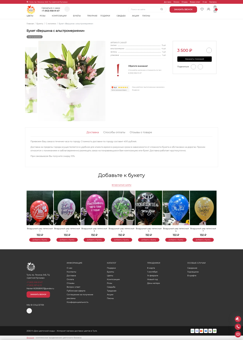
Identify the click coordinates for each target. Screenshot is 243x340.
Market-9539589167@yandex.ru (40, 288)
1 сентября (152, 272)
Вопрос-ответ (195, 2)
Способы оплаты (114, 132)
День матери (153, 283)
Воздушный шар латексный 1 (40, 229)
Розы (43, 16)
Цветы (30, 16)
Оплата (176, 2)
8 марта (151, 268)
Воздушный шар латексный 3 (94, 229)
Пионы (146, 16)
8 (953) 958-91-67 (135, 73)
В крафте (191, 275)
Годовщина (193, 272)
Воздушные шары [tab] (121, 185)
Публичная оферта (76, 291)
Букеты (77, 16)
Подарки (105, 16)
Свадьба (121, 16)
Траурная (92, 16)
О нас (205, 2)
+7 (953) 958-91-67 (51, 11)
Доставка (167, 2)
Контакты (213, 2)
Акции (135, 16)
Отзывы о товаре (141, 132)
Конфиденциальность (77, 302)
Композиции (59, 16)
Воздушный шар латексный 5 (149, 229)
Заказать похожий (194, 59)
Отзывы (185, 2)
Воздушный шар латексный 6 (176, 229)
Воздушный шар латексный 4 (121, 229)
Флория (30, 338)
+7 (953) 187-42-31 (34, 285)
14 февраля (152, 275)
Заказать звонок (38, 294)
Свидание (192, 268)
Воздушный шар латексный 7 (203, 229)
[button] (213, 212)
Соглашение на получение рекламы (80, 296)
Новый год (152, 279)
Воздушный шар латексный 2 (67, 229)
